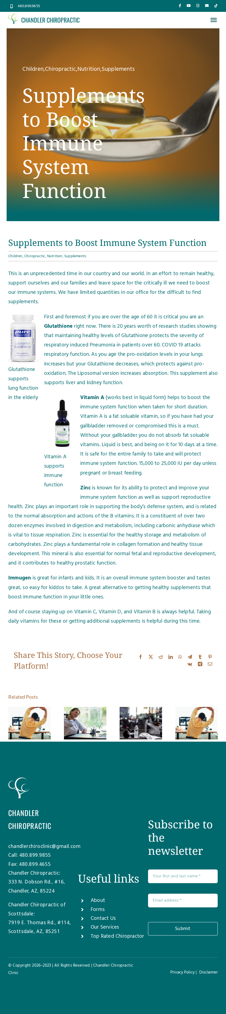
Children (33, 69)
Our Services (105, 927)
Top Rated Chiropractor (117, 936)
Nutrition (88, 69)
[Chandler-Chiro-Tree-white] (18, 780)
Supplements (118, 69)
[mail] (207, 5)
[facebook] (180, 5)
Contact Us (103, 918)
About (98, 900)
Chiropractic (60, 69)
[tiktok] (216, 5)
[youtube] (189, 5)
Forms (98, 909)
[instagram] (197, 5)
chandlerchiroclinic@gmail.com (44, 846)
